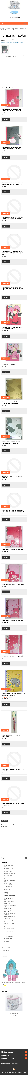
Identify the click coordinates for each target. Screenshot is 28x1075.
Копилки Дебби (8, 921)
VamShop (14, 1072)
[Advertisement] (14, 72)
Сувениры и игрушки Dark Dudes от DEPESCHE (9, 924)
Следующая (23, 824)
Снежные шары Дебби (9, 916)
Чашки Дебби (7, 918)
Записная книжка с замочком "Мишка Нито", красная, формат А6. (12, 253)
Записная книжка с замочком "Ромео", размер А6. (12, 327)
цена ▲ (17, 55)
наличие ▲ (14, 56)
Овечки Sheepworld (8, 936)
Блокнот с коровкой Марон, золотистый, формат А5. (11, 402)
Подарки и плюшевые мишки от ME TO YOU (9, 869)
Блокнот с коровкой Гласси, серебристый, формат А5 (11, 442)
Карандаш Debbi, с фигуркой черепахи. (11, 735)
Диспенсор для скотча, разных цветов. (12, 476)
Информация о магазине (5, 1063)
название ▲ (10, 55)
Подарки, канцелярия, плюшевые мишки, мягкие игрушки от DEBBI (9, 897)
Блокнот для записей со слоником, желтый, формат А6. (13, 694)
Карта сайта (6, 950)
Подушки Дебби (8, 908)
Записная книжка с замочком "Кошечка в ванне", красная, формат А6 (12, 110)
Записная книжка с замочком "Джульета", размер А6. (12, 363)
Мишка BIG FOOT (8, 871)
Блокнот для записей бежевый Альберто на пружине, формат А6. (13, 511)
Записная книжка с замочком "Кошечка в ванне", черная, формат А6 (12, 148)
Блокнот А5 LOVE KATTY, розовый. (13, 584)
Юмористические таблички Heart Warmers (9, 927)
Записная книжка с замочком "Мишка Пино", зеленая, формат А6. (13, 288)
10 (12, 87)
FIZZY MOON (7, 930)
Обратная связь (15, 17)
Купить (6, 119)
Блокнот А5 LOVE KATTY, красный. (13, 549)
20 (13, 87)
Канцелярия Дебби (9, 901)
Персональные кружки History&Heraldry (9, 932)
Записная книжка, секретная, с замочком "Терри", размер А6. (12, 217)
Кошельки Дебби (8, 903)
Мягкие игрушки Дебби (9, 920)
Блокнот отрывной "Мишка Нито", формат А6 (13, 770)
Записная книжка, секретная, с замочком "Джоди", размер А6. (12, 183)
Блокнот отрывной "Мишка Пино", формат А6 (13, 804)
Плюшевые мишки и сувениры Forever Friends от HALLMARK (10, 888)
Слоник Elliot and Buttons (9, 873)
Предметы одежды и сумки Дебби (9, 910)
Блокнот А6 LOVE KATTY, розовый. (13, 620)
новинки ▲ (7, 56)
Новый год (6, 935)
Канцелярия (7, 941)
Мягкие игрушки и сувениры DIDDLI (8, 884)
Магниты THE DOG (8, 875)
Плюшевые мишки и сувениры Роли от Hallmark (8, 892)
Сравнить (5, 820)
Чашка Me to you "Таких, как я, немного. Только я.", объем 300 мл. (14, 1012)
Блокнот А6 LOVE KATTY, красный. (13, 656)
